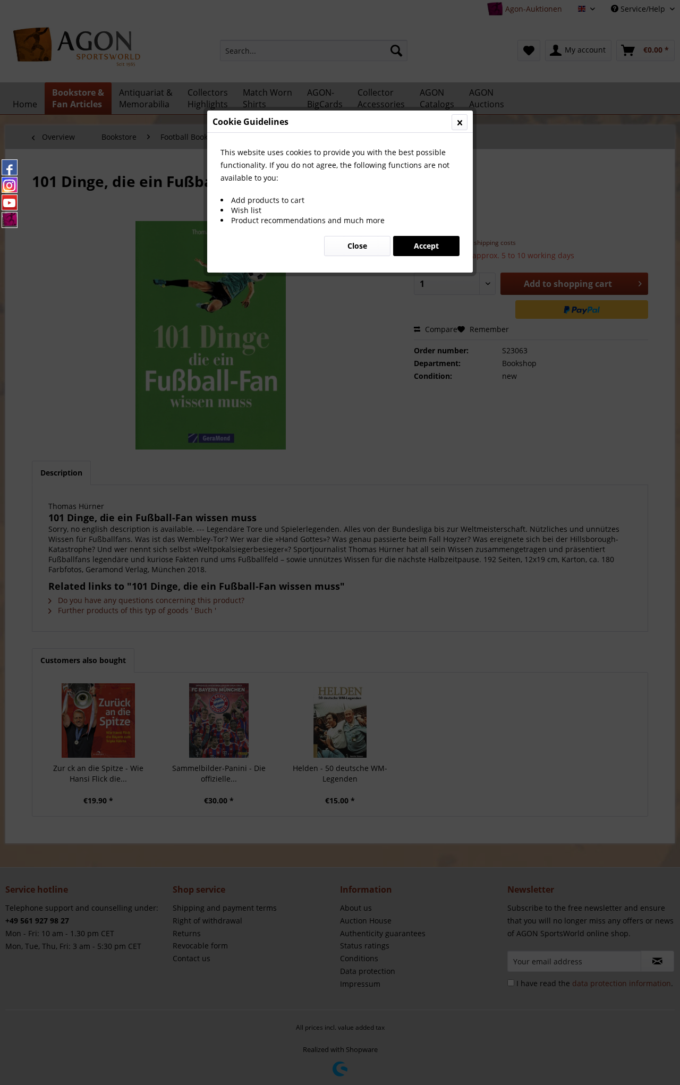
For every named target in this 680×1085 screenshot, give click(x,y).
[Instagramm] (10, 185)
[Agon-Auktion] (10, 220)
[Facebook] (10, 167)
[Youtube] (10, 202)
